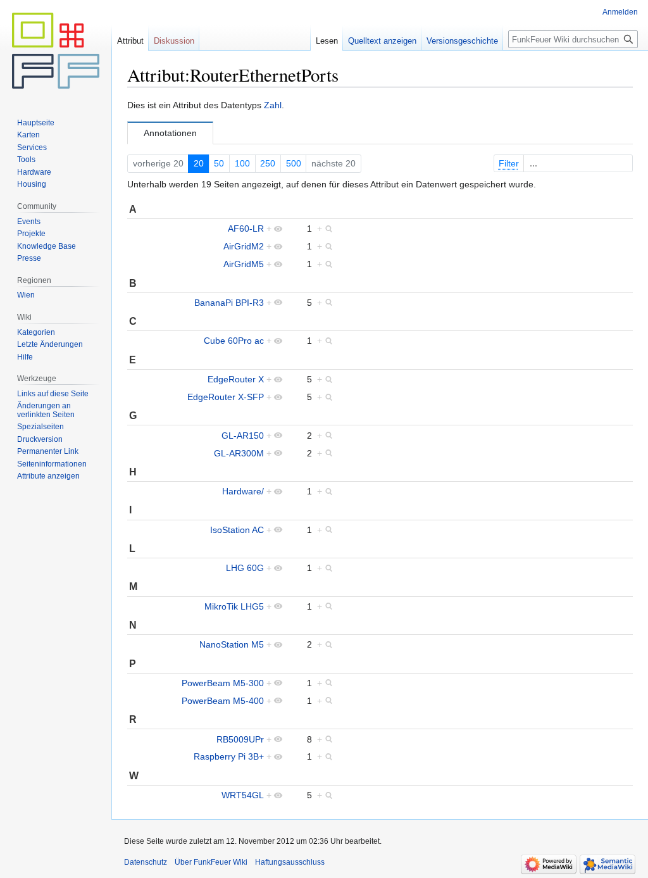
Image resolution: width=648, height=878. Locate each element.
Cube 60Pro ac (234, 341)
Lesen (327, 41)
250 (267, 163)
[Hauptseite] (55, 50)
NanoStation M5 (231, 644)
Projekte (31, 233)
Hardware (34, 172)
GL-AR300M (239, 453)
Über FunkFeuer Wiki (211, 862)
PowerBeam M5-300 (223, 683)
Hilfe (25, 357)
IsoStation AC (237, 530)
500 (293, 163)
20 (199, 163)
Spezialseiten (40, 426)
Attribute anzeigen (48, 476)
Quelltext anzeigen (382, 41)
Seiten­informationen (52, 464)
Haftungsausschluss (290, 862)
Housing (31, 184)
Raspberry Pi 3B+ (229, 756)
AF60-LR (246, 228)
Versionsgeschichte (462, 41)
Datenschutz (145, 862)
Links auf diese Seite (53, 393)
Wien (26, 295)
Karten (28, 134)
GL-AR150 (242, 435)
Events (28, 221)
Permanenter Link (47, 451)
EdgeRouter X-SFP (225, 397)
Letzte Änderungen (50, 344)
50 (219, 163)
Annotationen (170, 133)
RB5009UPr (240, 739)
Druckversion (40, 439)
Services (32, 147)
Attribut (130, 41)
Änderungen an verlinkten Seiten (46, 410)
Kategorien (36, 332)
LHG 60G (245, 568)
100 (242, 163)
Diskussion (174, 41)
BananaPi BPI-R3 (229, 303)
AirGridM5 (243, 264)
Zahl (273, 105)
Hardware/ (243, 491)
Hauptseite (35, 122)
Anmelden (620, 12)
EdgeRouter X (236, 379)
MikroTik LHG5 (234, 606)
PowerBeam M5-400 (223, 701)
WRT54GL (242, 795)
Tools (26, 159)
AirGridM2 (243, 246)
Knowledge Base (46, 246)
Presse (29, 258)
